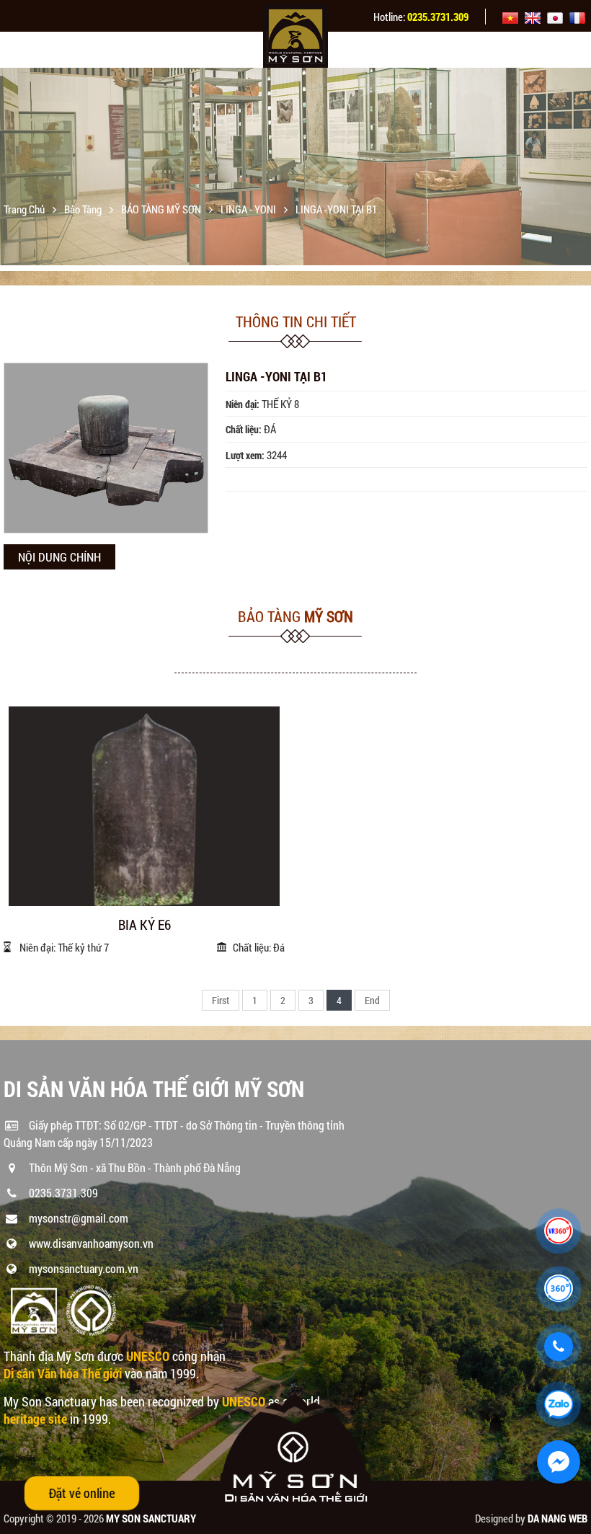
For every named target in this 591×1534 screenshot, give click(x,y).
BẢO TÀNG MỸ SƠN (162, 209)
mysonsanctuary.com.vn (83, 1268)
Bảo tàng (84, 209)
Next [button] (578, 169)
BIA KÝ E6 (144, 925)
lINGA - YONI (249, 209)
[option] (295, 166)
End (372, 1000)
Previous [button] (12, 169)
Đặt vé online (81, 1493)
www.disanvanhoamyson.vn (91, 1243)
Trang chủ (25, 209)
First (220, 1000)
